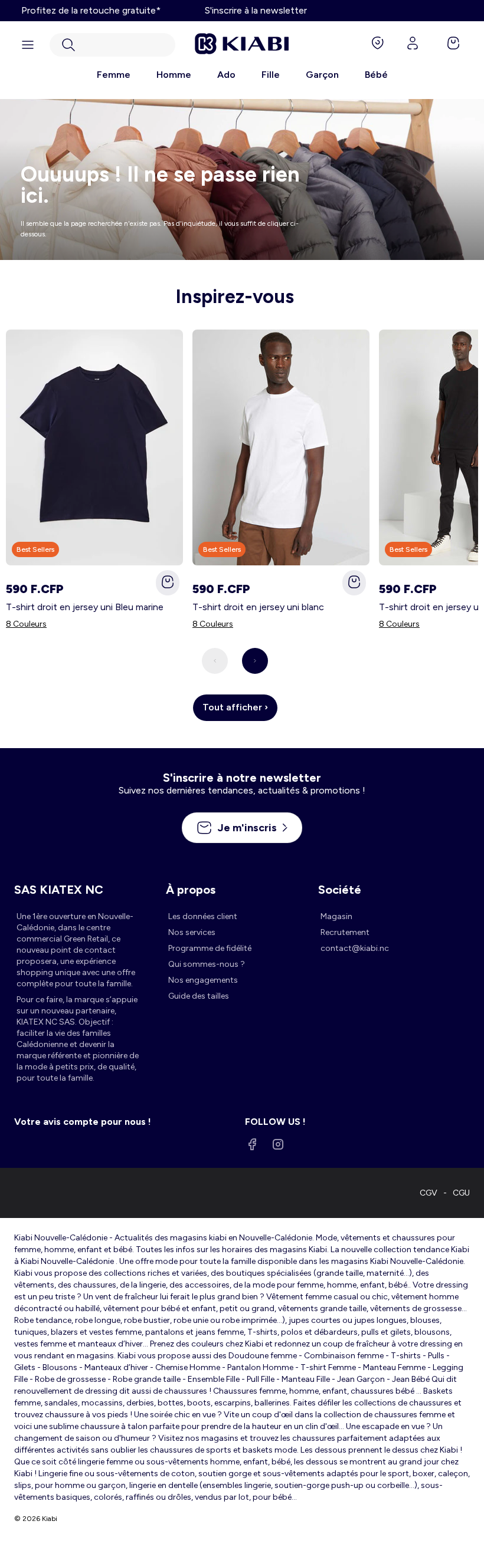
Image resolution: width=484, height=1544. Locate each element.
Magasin (336, 916)
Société (339, 890)
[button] (112, 45)
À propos (190, 890)
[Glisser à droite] (255, 661)
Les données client (202, 916)
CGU (461, 1193)
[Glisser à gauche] (215, 661)
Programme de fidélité (209, 948)
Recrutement (345, 932)
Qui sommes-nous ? (206, 964)
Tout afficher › (235, 707)
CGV (428, 1193)
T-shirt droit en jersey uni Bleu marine (84, 607)
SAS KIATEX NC (58, 890)
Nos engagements (203, 980)
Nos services (191, 932)
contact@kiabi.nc (355, 948)
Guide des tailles (198, 996)
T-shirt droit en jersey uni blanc (258, 607)
